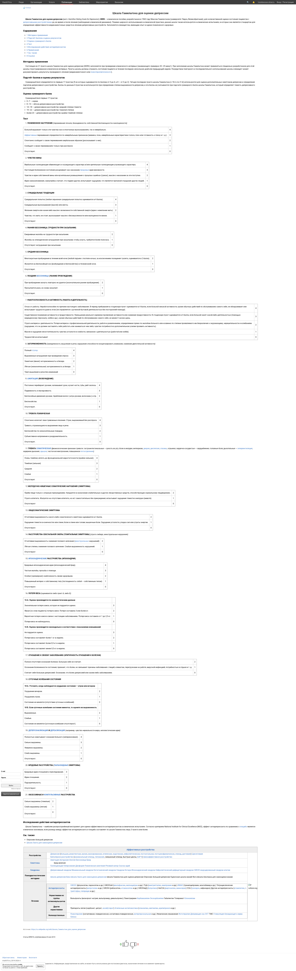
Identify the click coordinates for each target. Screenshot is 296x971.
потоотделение (87, 451)
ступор (35, 350)
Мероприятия (102, 2)
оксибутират (108, 908)
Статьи (28, 8)
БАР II (139, 857)
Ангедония (64, 860)
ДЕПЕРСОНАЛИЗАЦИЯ (38, 730)
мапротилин (92, 888)
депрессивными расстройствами (37, 22)
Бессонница (81, 860)
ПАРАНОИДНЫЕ (61, 765)
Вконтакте (33, 958)
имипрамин (167, 885)
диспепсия (154, 448)
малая (84, 854)
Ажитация (54, 860)
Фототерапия (184, 914)
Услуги (52, 2)
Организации (36, 2)
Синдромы (35, 870)
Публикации (67, 2)
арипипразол (164, 908)
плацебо (243, 827)
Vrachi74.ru (7, 2)
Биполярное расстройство (61, 857)
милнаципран (132, 885)
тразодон (195, 888)
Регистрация (288, 2)
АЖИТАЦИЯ (32, 378)
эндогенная (118, 854)
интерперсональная (142, 914)
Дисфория (79, 866)
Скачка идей (124, 866)
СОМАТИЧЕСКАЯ (43, 448)
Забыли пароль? (16, 788)
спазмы (163, 448)
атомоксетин (127, 888)
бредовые (84, 170)
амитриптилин (154, 885)
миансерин (181, 888)
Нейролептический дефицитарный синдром (175, 870)
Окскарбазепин (156, 898)
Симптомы (35, 863)
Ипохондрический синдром (143, 870)
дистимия (186, 854)
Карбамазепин (143, 898)
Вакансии (119, 2)
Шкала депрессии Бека (60, 877)
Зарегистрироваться (11, 794)
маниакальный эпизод (84, 857)
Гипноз (73, 917)
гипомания (99, 857)
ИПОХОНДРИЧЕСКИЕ (37, 558)
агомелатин (239, 888)
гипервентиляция (244, 448)
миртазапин (170, 888)
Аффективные (31, 135)
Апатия (72, 860)
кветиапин (153, 908)
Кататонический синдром (105, 870)
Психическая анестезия (95, 866)
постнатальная (147, 854)
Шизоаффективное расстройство (157, 857)
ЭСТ (207, 914)
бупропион (152, 888)
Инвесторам (22, 958)
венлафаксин (119, 885)
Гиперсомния (69, 866)
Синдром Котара (123, 870)
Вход (279, 2)
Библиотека (84, 2)
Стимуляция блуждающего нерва (227, 914)
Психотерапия (76, 914)
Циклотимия (197, 854)
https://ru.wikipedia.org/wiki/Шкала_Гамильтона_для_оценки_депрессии (58, 929)
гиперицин (85, 891)
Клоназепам (189, 898)
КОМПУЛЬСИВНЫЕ (52, 795)
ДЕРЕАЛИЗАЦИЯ (57, 730)
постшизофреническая (164, 854)
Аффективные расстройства (140, 849)
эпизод (178, 854)
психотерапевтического (101, 72)
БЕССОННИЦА (43, 276)
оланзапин (143, 908)
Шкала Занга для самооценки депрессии (44, 843)
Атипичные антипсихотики (126, 908)
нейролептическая (132, 854)
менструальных (82, 541)
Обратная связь (8, 958)
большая (64, 854)
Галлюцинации (56, 866)
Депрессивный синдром (60, 870)
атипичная (107, 854)
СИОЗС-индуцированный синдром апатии (212, 870)
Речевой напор (112, 866)
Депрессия (55, 854)
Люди (21, 2)
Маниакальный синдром (82, 870)
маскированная (95, 854)
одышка (43, 451)
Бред (89, 860)
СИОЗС (73, 885)
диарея (146, 448)
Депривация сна (197, 914)
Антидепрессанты (57, 888)
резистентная (75, 854)
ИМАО (180, 885)
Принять (40, 966)
